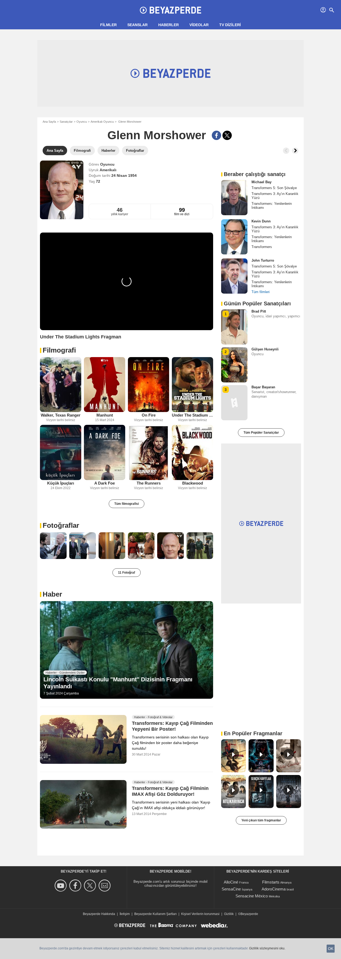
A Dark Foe (104, 483)
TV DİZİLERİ (230, 25)
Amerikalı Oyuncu (102, 121)
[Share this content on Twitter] (227, 135)
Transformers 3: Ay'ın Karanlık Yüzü (274, 196)
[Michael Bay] (234, 197)
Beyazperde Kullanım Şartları (155, 914)
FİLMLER (108, 25)
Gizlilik (229, 914)
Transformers (261, 247)
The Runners (149, 483)
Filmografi (59, 350)
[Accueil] (170, 10)
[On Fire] (148, 384)
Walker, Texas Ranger (60, 415)
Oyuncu (81, 121)
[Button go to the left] (286, 150)
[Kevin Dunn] (234, 236)
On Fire (149, 415)
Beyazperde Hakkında (99, 914)
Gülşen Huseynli (265, 349)
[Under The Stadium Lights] (192, 384)
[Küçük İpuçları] (60, 452)
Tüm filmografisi (126, 504)
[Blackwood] (192, 452)
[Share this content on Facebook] (216, 135)
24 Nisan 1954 (124, 175)
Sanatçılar (66, 121)
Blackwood (192, 483)
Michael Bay (261, 182)
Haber (52, 594)
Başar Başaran (263, 387)
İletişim (125, 914)
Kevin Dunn (261, 221)
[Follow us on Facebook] (76, 886)
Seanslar (137, 25)
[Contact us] (105, 886)
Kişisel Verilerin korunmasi (200, 914)
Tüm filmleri (260, 292)
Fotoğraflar (61, 525)
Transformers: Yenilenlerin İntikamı (271, 206)
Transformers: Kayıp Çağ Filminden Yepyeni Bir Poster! (172, 726)
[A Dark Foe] (104, 452)
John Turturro (262, 260)
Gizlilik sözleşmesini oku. (267, 948)
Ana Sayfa (49, 121)
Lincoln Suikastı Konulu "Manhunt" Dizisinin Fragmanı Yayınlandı (117, 683)
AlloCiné (231, 882)
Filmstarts (270, 882)
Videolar (199, 25)
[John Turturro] (234, 276)
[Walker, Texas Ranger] (60, 384)
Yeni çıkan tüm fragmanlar (261, 820)
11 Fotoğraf (126, 572)
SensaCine (231, 889)
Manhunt (104, 415)
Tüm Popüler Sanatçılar (261, 432)
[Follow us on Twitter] (91, 886)
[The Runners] (148, 452)
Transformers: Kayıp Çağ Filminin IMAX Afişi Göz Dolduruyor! (170, 791)
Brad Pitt (258, 311)
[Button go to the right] (295, 150)
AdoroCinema (274, 889)
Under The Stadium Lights (192, 415)
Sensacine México (252, 896)
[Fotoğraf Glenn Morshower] (53, 545)
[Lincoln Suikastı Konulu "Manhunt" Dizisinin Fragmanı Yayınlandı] (126, 650)
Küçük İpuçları (60, 483)
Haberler (168, 25)
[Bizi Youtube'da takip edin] (61, 886)
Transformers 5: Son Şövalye (274, 188)
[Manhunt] (104, 384)
